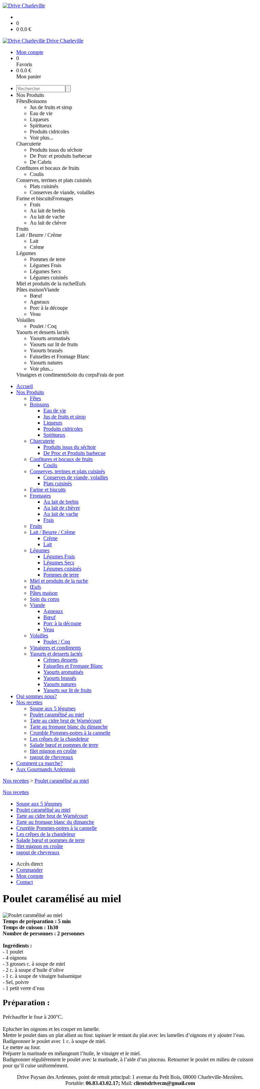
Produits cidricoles (49, 131)
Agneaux (39, 302)
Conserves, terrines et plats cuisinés (53, 180)
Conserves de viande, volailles (62, 192)
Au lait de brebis (47, 210)
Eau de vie (41, 113)
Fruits (22, 229)
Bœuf (36, 296)
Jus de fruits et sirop (51, 107)
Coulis (37, 174)
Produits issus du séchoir (56, 150)
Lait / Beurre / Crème (39, 235)
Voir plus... (41, 138)
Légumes (26, 253)
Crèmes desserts (60, 660)
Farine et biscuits (34, 198)
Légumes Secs (45, 271)
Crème (37, 247)
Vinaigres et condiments (41, 375)
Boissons (37, 101)
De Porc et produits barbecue (61, 156)
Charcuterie (28, 144)
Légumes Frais (45, 265)
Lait (34, 241)
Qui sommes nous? (36, 696)
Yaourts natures (46, 362)
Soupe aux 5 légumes (52, 708)
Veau (35, 314)
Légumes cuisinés (49, 277)
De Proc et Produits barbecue (74, 453)
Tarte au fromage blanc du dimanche (69, 727)
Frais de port (110, 375)
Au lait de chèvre (48, 223)
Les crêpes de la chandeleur (59, 739)
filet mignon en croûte (53, 751)
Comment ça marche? (39, 763)
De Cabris (40, 162)
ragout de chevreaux (51, 757)
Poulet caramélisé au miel (57, 714)
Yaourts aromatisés (50, 338)
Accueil (24, 386)
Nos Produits (30, 95)
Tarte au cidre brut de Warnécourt (65, 721)
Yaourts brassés (46, 350)
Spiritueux (41, 125)
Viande (51, 290)
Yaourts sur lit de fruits (54, 344)
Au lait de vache (47, 217)
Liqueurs (39, 119)
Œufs (80, 283)
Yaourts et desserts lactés (42, 332)
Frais (35, 204)
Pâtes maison (30, 290)
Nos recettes (29, 702)
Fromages (62, 198)
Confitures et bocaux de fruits (47, 168)
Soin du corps (82, 375)
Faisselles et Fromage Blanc (59, 356)
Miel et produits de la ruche (45, 283)
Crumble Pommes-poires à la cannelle (70, 733)
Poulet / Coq (43, 326)
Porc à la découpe (49, 308)
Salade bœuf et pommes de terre (64, 745)
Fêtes (21, 101)
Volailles (25, 320)
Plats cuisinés (44, 186)
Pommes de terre (47, 259)
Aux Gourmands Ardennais (45, 769)
